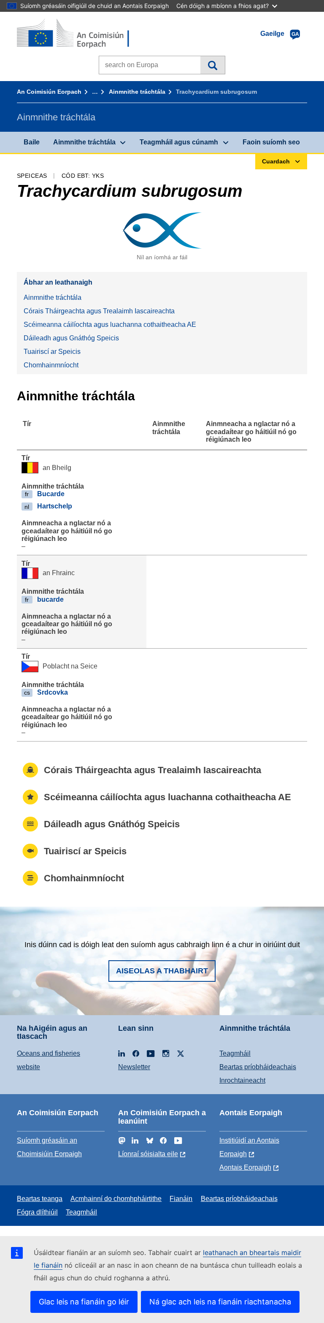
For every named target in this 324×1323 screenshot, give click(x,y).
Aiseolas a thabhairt (162, 971)
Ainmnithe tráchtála (137, 91)
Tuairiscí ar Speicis (52, 351)
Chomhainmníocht (51, 365)
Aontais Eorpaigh (245, 1167)
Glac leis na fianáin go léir (84, 1301)
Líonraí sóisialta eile (148, 1153)
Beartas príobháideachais (257, 1066)
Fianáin (181, 1198)
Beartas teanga (39, 1198)
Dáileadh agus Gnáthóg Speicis (71, 338)
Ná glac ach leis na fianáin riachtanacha (220, 1301)
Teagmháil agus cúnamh (179, 142)
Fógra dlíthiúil (37, 1212)
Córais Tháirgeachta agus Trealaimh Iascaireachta (99, 311)
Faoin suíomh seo (271, 142)
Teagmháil (235, 1053)
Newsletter (134, 1066)
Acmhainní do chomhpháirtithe (116, 1198)
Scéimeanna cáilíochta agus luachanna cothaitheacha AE (110, 324)
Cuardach (212, 65)
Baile (32, 142)
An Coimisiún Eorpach (49, 91)
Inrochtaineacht (242, 1080)
